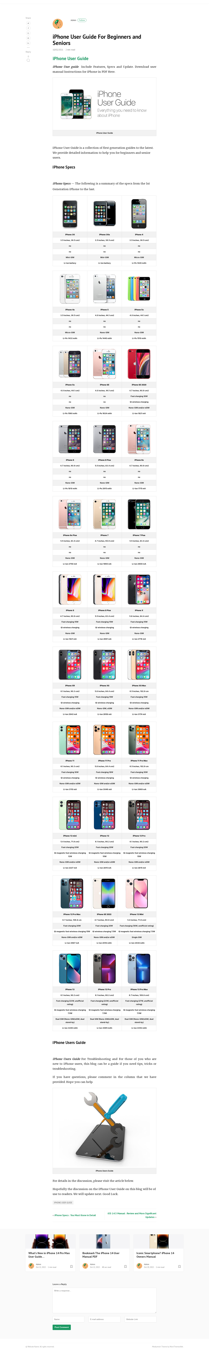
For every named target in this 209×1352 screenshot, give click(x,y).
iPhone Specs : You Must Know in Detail (75, 1215)
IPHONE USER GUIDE (63, 1202)
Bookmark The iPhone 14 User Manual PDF (100, 1254)
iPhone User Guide (70, 58)
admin (78, 20)
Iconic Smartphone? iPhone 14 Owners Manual (155, 1254)
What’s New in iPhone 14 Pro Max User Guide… (49, 1254)
